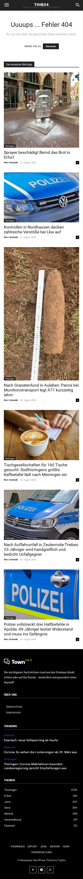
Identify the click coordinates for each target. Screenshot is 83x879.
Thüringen (9, 146)
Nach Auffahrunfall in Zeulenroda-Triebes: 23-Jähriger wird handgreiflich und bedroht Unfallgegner (41, 549)
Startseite (51, 46)
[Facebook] (33, 869)
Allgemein (10, 747)
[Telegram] (41, 869)
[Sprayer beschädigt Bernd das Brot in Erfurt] (41, 110)
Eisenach (9, 735)
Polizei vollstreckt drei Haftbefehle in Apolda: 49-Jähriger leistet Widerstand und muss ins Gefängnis (38, 629)
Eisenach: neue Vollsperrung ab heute (31, 740)
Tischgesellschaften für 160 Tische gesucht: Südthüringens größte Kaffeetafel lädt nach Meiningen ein (35, 470)
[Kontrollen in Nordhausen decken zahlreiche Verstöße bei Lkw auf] (41, 197)
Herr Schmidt (11, 162)
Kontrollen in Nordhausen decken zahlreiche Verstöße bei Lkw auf (34, 229)
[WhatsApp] (50, 869)
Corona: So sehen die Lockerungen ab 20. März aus (40, 752)
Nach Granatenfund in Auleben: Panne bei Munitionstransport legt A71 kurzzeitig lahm (41, 390)
